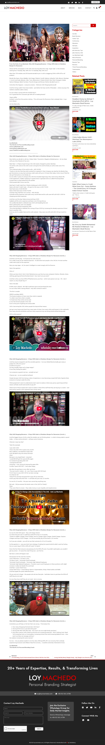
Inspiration (74, 181)
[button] (94, 8)
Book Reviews (75, 96)
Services (72, 8)
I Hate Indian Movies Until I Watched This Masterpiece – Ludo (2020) (82, 139)
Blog (79, 8)
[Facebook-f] (99, 707)
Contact (88, 8)
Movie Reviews (75, 134)
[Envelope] (88, 720)
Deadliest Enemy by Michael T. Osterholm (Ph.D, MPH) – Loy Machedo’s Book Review (83, 101)
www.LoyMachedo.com (16, 146)
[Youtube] (91, 707)
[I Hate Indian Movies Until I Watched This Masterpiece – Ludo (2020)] (84, 124)
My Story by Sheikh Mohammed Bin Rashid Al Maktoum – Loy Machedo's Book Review (83, 227)
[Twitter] (87, 707)
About (63, 8)
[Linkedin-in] (95, 707)
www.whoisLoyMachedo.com (18, 148)
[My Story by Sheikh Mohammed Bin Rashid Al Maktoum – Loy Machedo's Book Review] (84, 212)
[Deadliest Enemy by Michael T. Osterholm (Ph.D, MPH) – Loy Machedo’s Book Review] (84, 86)
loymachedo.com (38, 742)
